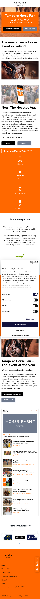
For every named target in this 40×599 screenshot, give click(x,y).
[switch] (35, 300)
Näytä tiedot (30, 319)
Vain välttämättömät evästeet (20, 335)
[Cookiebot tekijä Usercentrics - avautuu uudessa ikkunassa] (30, 262)
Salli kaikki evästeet (20, 324)
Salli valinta (20, 330)
